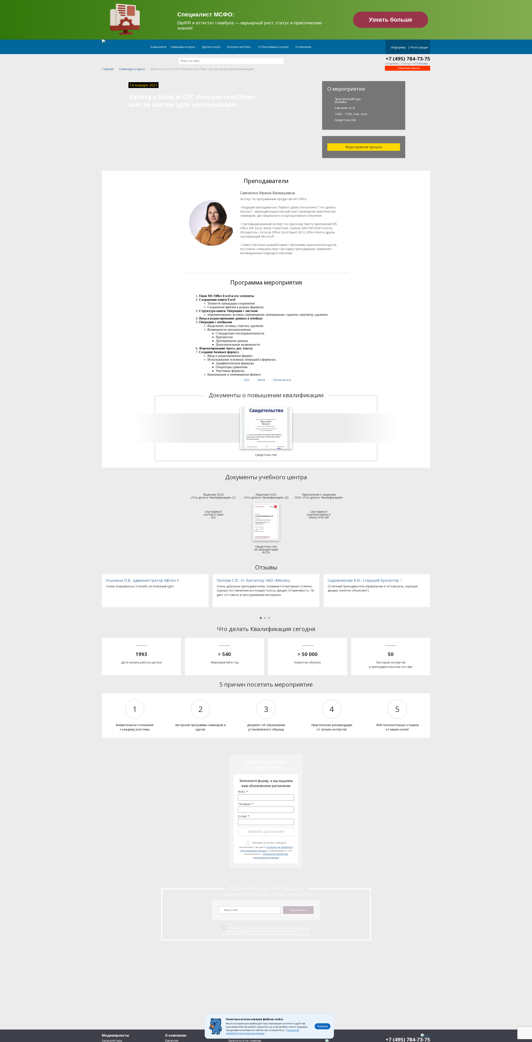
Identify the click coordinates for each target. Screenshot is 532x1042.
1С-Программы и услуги (273, 47)
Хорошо (322, 1026)
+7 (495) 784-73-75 (408, 58)
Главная (107, 69)
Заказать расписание (266, 831)
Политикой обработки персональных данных (270, 855)
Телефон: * (246, 804)
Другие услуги (211, 47)
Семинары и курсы (183, 47)
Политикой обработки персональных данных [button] (262, 1032)
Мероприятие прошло (363, 147)
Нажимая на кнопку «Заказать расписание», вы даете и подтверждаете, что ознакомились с (266, 850)
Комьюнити (158, 47)
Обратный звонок (408, 68)
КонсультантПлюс (239, 47)
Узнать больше (390, 19)
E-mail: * (243, 816)
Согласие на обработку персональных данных (266, 848)
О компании (303, 47)
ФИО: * (243, 791)
